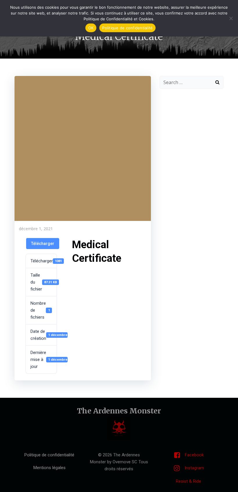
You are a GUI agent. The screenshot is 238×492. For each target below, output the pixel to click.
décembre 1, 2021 (36, 228)
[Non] (231, 18)
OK (91, 28)
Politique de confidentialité (127, 28)
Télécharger (42, 243)
